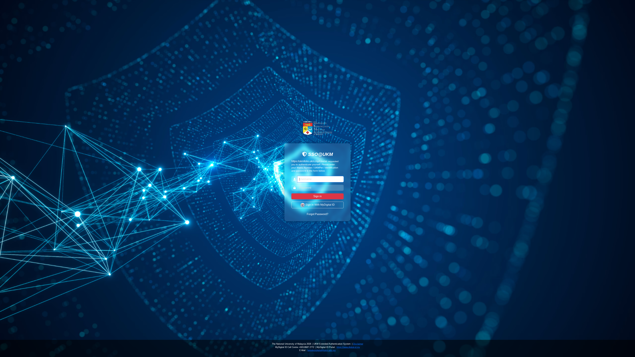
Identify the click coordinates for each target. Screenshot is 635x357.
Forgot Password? (317, 214)
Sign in (317, 196)
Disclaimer (358, 344)
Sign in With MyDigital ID (320, 204)
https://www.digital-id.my (348, 347)
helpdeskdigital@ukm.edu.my (321, 350)
